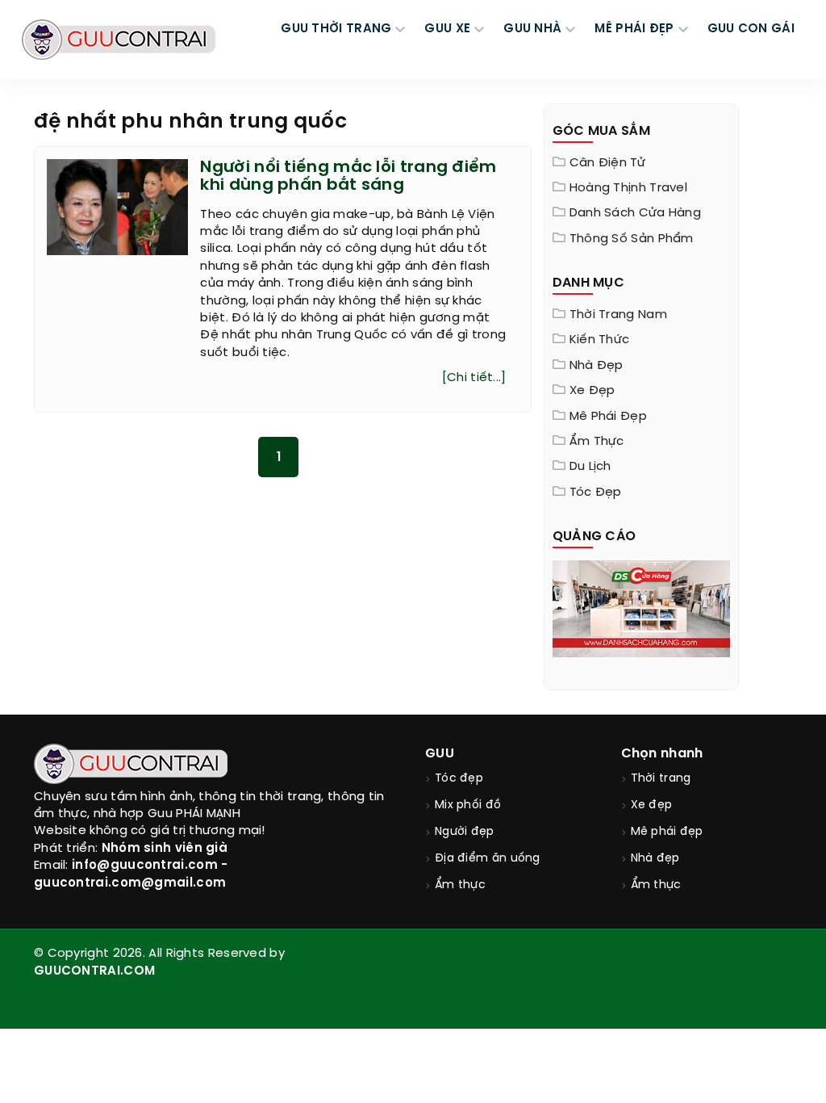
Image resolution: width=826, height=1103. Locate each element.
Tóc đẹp (595, 492)
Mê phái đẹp (608, 416)
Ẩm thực (596, 441)
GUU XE (447, 29)
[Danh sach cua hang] (642, 607)
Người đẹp (464, 832)
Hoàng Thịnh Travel (628, 188)
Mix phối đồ (468, 805)
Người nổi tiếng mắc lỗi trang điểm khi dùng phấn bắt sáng (348, 176)
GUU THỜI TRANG (336, 29)
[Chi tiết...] (474, 377)
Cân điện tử (607, 163)
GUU (439, 754)
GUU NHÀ (532, 29)
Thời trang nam (618, 314)
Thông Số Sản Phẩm (631, 239)
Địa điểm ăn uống (487, 859)
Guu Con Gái (751, 29)
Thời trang (661, 779)
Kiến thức (599, 339)
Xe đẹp (592, 390)
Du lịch (590, 466)
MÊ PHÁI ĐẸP (634, 29)
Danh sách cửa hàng (635, 213)
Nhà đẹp (596, 365)
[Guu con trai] (118, 39)
